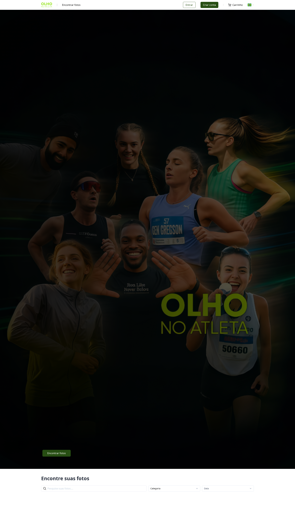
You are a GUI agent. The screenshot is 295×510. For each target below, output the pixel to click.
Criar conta (209, 5)
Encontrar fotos (71, 5)
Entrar (189, 5)
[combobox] (174, 488)
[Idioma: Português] (251, 4)
